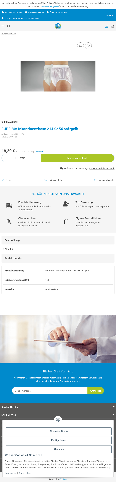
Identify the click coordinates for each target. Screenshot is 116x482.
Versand (40, 151)
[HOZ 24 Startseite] (58, 25)
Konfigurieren (58, 440)
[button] (110, 15)
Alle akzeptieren (59, 431)
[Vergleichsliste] (80, 45)
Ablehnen (58, 449)
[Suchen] (8, 26)
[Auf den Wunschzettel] (88, 45)
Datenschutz (25, 473)
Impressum (10, 473)
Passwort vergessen (49, 6)
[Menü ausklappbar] (3, 26)
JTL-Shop (63, 479)
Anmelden (96, 390)
